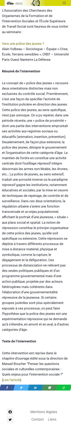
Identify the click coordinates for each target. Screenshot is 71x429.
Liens (52, 419)
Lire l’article (11, 380)
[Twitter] (10, 419)
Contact (37, 419)
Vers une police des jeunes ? (23, 44)
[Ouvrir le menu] (64, 3)
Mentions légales (43, 412)
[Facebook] (10, 411)
